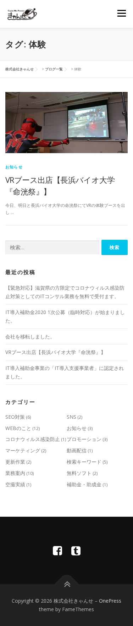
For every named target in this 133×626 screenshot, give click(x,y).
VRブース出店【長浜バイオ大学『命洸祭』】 (55, 352)
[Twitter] (76, 550)
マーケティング (22, 450)
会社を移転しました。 (30, 336)
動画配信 (77, 450)
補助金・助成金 (84, 484)
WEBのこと (18, 428)
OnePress (110, 600)
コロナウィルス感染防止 (32, 439)
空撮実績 (15, 484)
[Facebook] (57, 550)
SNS (71, 416)
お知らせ (14, 166)
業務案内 (15, 473)
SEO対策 (15, 416)
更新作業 (15, 461)
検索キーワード (84, 461)
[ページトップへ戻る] (66, 584)
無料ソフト (79, 473)
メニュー (121, 13)
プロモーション (84, 439)
